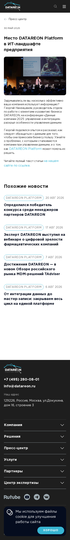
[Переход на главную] (13, 6)
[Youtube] (27, 497)
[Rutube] (12, 497)
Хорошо (50, 530)
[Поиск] (55, 6)
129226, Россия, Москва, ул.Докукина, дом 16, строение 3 (33, 403)
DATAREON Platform (25, 148)
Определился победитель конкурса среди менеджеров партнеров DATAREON (31, 210)
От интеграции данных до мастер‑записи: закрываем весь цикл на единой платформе (33, 299)
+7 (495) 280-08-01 (21, 379)
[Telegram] (37, 497)
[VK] (46, 497)
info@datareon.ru (19, 386)
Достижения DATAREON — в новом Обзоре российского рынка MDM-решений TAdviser (32, 269)
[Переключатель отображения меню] (64, 6)
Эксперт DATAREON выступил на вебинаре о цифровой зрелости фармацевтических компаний (34, 239)
